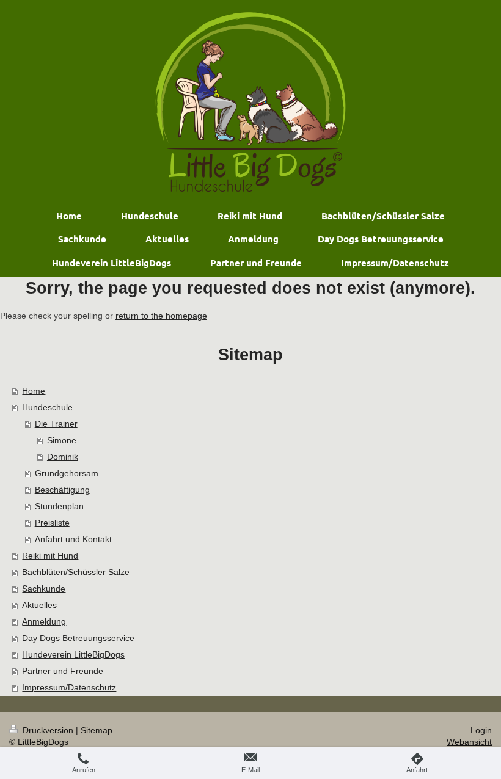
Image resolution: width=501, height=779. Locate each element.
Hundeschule (47, 407)
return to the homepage (161, 316)
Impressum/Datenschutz (69, 687)
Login (481, 730)
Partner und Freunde (62, 671)
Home (33, 391)
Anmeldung (44, 621)
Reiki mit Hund (50, 555)
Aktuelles (39, 605)
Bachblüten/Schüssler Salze (76, 572)
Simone (61, 440)
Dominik (62, 457)
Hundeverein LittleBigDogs (73, 654)
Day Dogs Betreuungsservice (78, 638)
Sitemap (96, 730)
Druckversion (48, 730)
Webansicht (469, 742)
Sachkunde (43, 588)
